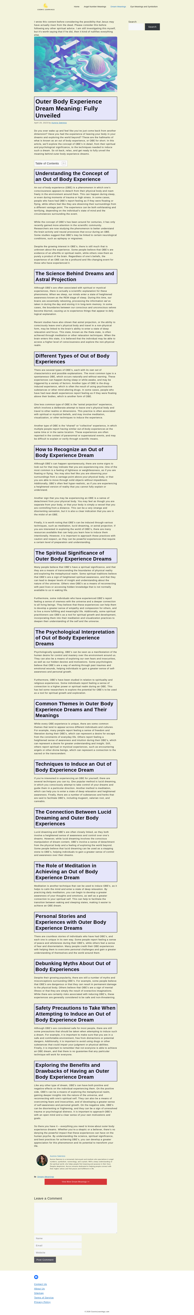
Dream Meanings (118, 6)
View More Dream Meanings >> (75, 1182)
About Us (39, 1288)
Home (76, 6)
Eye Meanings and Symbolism (144, 6)
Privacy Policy (42, 1302)
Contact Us (40, 1284)
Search (132, 21)
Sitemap (39, 1293)
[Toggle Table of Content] (62, 163)
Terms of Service (44, 1297)
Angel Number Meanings (95, 6)
